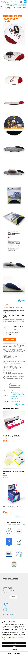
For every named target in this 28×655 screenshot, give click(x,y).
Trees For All (6, 610)
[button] (25, 1)
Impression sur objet (7, 326)
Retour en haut (21, 404)
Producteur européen (15, 401)
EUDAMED (5, 609)
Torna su (23, 300)
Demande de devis (9, 339)
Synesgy (5, 604)
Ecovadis (5, 606)
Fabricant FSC (6, 607)
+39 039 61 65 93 (5, 2)
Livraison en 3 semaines (16, 394)
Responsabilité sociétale (9, 613)
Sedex (4, 605)
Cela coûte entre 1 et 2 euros (17, 392)
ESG (4, 602)
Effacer (14, 329)
